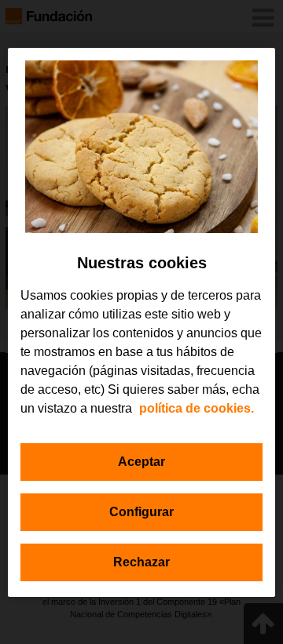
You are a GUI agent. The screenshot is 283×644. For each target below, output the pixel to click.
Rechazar (141, 562)
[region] (141, 322)
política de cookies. (196, 408)
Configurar (141, 511)
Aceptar (141, 461)
